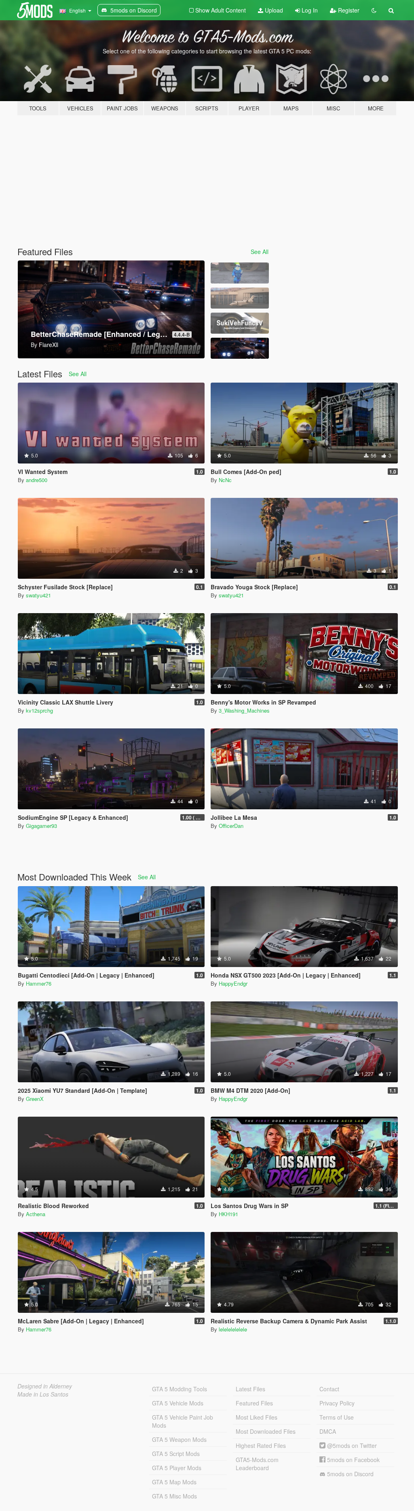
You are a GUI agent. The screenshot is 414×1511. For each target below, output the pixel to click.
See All (259, 252)
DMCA (327, 1431)
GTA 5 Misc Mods (174, 1496)
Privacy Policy (337, 1403)
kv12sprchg (39, 710)
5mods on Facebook (352, 1460)
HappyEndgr (233, 983)
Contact (329, 1389)
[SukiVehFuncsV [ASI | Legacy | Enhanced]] (240, 323)
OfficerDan (231, 826)
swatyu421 (38, 595)
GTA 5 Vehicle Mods (177, 1403)
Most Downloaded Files (266, 1431)
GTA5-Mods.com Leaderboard (257, 1464)
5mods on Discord (349, 1474)
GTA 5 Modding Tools (179, 1389)
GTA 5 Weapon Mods (179, 1439)
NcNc (225, 480)
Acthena (35, 1214)
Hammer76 (38, 983)
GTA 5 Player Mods (176, 1468)
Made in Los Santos (42, 1394)
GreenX (35, 1099)
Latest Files (250, 1389)
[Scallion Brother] (240, 273)
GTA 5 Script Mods (176, 1454)
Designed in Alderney (44, 1386)
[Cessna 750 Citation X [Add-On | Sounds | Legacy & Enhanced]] (240, 298)
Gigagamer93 (41, 826)
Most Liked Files (256, 1417)
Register (347, 10)
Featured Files (254, 1403)
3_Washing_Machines (244, 710)
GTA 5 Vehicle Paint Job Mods (182, 1421)
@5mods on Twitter (351, 1445)
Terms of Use (336, 1417)
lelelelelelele (233, 1329)
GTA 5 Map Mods (174, 1482)
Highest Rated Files (261, 1445)
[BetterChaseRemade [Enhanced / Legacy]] (240, 348)
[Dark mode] (373, 10)
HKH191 (228, 1214)
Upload (273, 10)
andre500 (36, 480)
